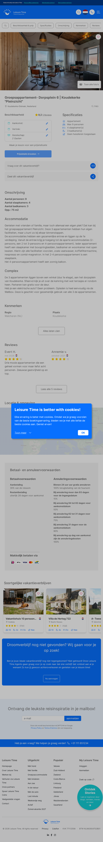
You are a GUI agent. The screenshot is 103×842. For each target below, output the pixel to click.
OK (83, 432)
